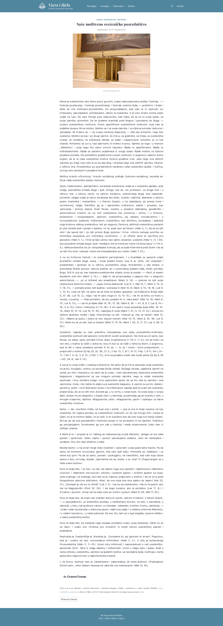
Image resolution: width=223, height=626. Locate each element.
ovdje (142, 592)
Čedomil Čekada (69, 599)
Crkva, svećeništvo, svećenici (111, 20)
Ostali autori (102, 30)
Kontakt (180, 6)
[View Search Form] (172, 6)
